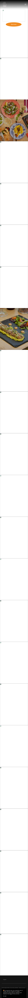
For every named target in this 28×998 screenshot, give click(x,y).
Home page (4, 987)
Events (16, 987)
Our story (12, 987)
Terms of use (22, 987)
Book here (13, 24)
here (11, 993)
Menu (8, 987)
